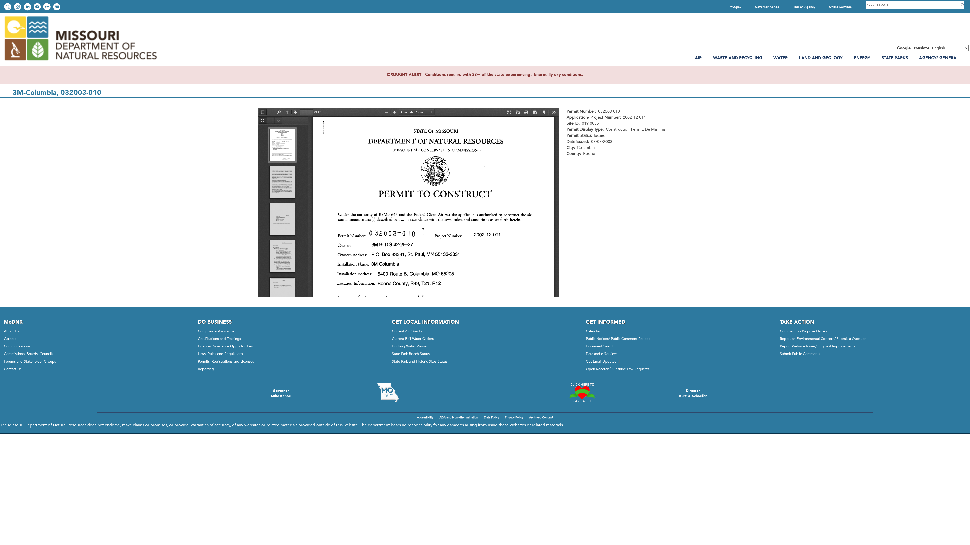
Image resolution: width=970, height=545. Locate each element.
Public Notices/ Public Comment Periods (618, 338)
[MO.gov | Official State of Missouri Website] (388, 392)
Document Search (600, 346)
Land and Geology (820, 58)
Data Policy (491, 417)
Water (780, 58)
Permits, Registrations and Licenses (226, 361)
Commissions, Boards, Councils (28, 353)
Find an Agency (804, 7)
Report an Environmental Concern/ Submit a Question (823, 338)
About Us (11, 331)
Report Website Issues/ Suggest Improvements (817, 346)
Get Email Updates (601, 361)
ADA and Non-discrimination (458, 417)
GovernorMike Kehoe (281, 393)
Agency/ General (939, 58)
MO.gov (735, 7)
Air (698, 58)
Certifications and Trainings (219, 338)
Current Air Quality (407, 331)
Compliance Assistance (216, 331)
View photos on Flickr (47, 7)
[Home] (80, 62)
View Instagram (18, 7)
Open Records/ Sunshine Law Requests (617, 369)
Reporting (206, 369)
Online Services (840, 7)
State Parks (895, 58)
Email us (57, 7)
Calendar (593, 331)
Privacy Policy (514, 417)
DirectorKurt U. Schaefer (693, 393)
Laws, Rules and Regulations (220, 353)
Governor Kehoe (767, 7)
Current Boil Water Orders (413, 338)
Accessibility (425, 417)
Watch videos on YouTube (38, 7)
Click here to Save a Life (582, 392)
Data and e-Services (601, 353)
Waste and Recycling (737, 58)
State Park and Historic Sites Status (419, 361)
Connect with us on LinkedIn (28, 7)
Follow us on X (8, 7)
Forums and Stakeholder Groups (30, 361)
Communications (17, 346)
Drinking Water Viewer (410, 346)
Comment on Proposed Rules (803, 331)
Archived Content (541, 417)
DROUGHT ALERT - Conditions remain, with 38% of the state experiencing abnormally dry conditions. (485, 74)
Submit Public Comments (800, 353)
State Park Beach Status (411, 353)
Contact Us (12, 369)
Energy (862, 58)
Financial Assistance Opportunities (225, 346)
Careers (10, 338)
